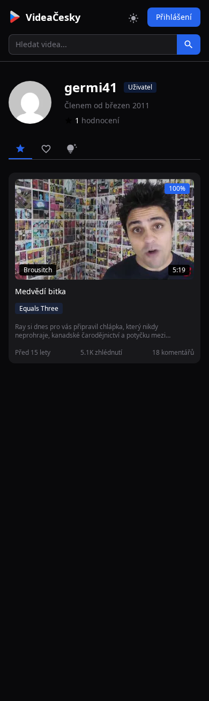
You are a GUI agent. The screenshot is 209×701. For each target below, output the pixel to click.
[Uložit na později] (47, 193)
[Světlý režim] (133, 17)
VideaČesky (53, 17)
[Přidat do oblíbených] (27, 193)
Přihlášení (174, 17)
